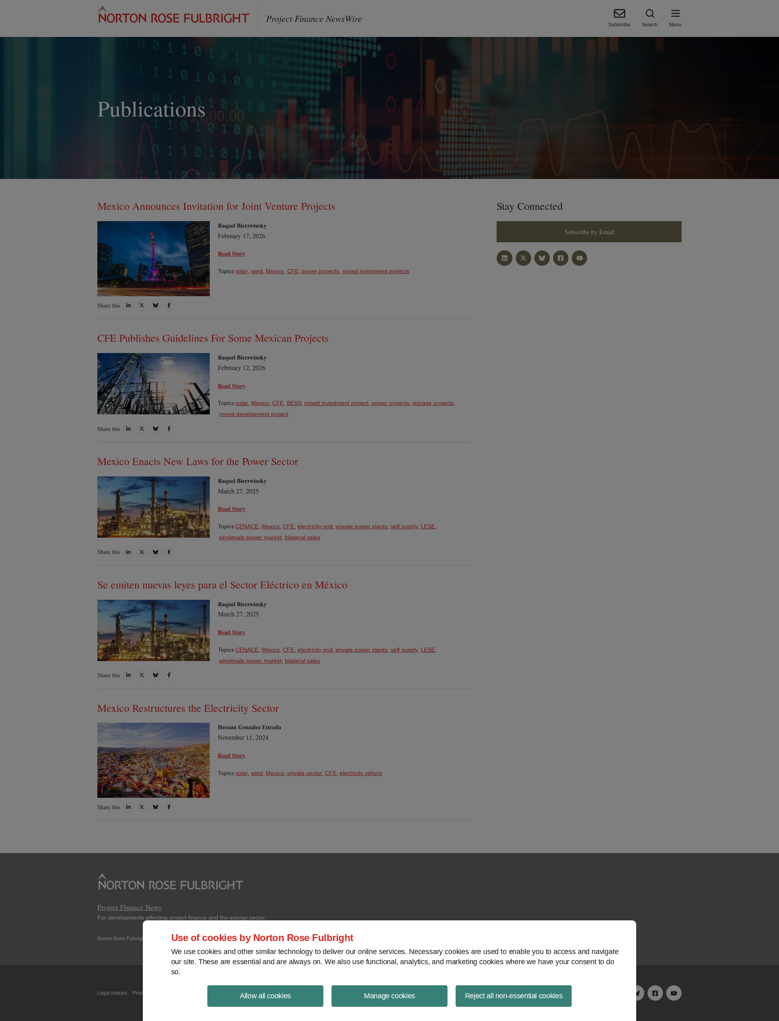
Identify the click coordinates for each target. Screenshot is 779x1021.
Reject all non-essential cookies (513, 996)
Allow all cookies (265, 996)
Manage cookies (389, 996)
